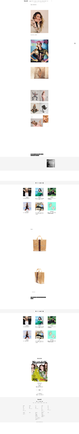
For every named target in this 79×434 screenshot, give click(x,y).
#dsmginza (32, 304)
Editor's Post (34, 4)
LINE (35, 318)
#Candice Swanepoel (33, 155)
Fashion (32, 4)
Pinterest (43, 318)
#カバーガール (37, 155)
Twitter (38, 318)
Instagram (41, 318)
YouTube (40, 318)
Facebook (37, 318)
